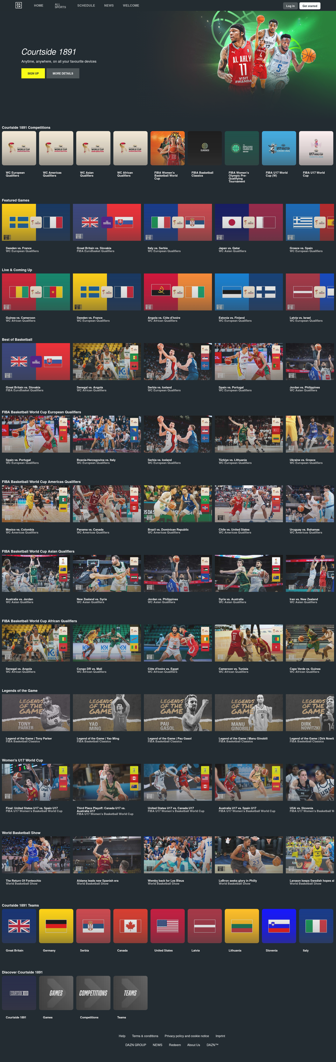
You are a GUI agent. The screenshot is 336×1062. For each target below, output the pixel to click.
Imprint (220, 1036)
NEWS (157, 1045)
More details (63, 73)
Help (122, 1036)
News (109, 5)
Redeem (175, 1045)
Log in (290, 6)
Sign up (33, 73)
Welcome (131, 5)
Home (38, 5)
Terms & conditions (145, 1036)
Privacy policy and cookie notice (187, 1036)
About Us (193, 1045)
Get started (310, 6)
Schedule (86, 5)
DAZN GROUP (135, 1045)
